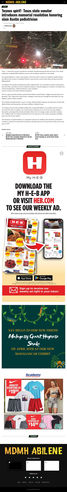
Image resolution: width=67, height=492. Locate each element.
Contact (24, 482)
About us (31, 482)
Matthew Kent (8, 26)
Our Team (37, 482)
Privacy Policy (45, 482)
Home (19, 482)
